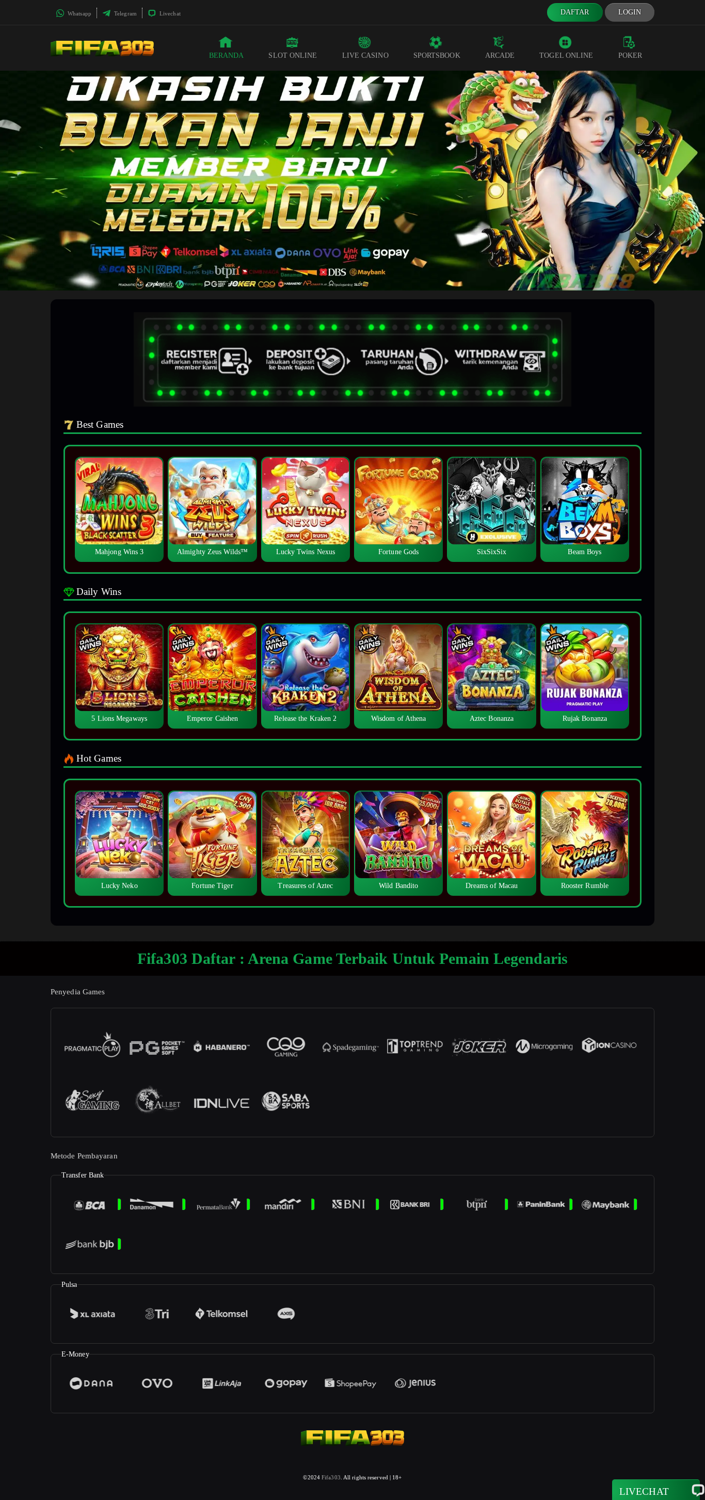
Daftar (574, 12)
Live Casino (365, 55)
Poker (630, 55)
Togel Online (566, 55)
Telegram (125, 13)
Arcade (500, 55)
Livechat (169, 13)
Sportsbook (436, 55)
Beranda (226, 55)
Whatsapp (78, 13)
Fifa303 (331, 1477)
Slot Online (292, 55)
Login (630, 12)
